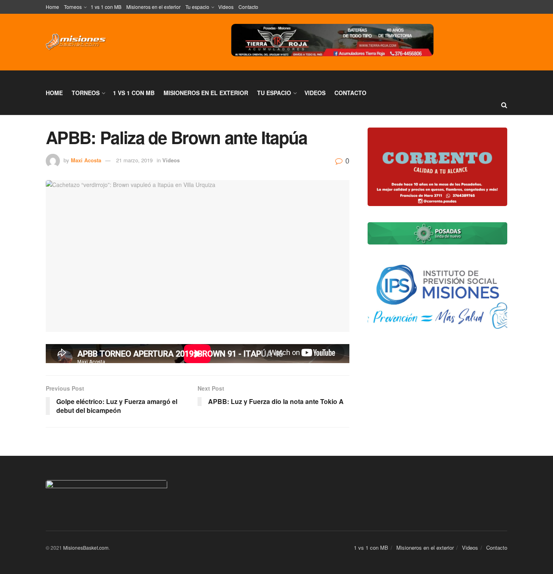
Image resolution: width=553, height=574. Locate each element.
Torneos (73, 6)
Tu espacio (197, 6)
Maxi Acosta (86, 160)
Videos (226, 6)
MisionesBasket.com (85, 547)
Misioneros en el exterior (153, 6)
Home (52, 6)
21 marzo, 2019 (134, 160)
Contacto (248, 6)
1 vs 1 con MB (106, 6)
